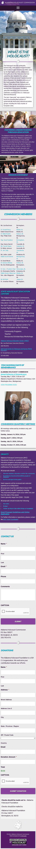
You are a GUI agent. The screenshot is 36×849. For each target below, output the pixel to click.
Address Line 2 (6, 708)
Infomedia (23, 836)
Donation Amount (9, 757)
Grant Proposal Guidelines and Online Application (15, 513)
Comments (5, 586)
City (2, 717)
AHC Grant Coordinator (10, 519)
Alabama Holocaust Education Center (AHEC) (15, 341)
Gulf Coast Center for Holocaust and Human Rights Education (16, 349)
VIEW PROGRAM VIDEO (9, 385)
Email (4, 566)
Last (2, 562)
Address (5, 690)
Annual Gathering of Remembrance (13, 374)
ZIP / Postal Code (7, 735)
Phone (3, 576)
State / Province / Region (10, 726)
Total (3, 767)
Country (4, 743)
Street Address (6, 700)
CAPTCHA (5, 605)
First (2, 554)
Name (4, 544)
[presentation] (15, 781)
